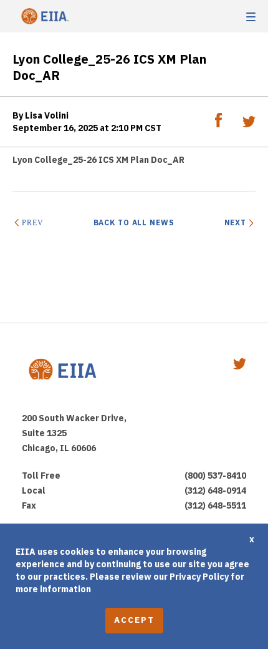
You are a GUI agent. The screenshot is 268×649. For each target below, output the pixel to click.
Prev (32, 222)
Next (235, 222)
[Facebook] (219, 124)
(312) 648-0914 (215, 490)
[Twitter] (249, 124)
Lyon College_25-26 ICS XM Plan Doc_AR (98, 159)
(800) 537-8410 (215, 475)
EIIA (43, 16)
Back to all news (134, 222)
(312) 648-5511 (215, 505)
